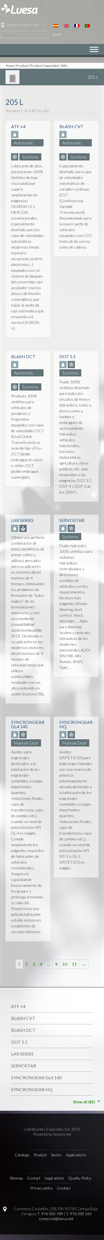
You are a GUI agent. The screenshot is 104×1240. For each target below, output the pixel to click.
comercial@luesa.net (56, 1218)
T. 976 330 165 (79, 1213)
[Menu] (94, 49)
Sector (56, 1154)
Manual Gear (26, 742)
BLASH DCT (23, 1030)
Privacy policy (41, 1188)
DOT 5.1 (19, 1041)
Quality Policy (79, 1178)
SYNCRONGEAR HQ (31, 1089)
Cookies (64, 1188)
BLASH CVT (23, 1018)
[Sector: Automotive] (15, 156)
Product (22, 65)
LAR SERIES (22, 1053)
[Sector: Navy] (23, 528)
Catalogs (22, 1154)
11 (74, 964)
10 (64, 964)
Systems (30, 156)
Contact (33, 1178)
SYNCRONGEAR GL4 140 (36, 1077)
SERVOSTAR (23, 1065)
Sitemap (16, 1178)
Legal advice (54, 1178)
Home (10, 65)
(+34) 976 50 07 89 (22, 25)
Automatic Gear (24, 143)
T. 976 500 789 (50, 1213)
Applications (76, 1154)
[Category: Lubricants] (15, 134)
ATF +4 (18, 1006)
